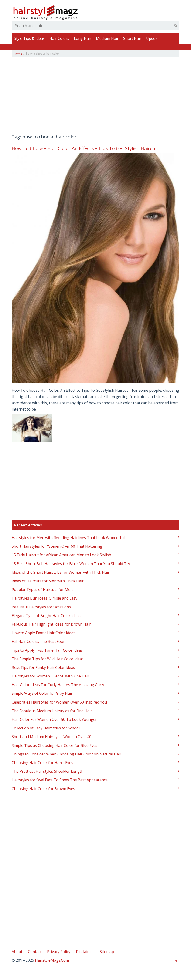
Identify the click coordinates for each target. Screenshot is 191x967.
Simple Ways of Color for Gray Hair (42, 693)
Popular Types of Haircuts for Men (42, 589)
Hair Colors (59, 38)
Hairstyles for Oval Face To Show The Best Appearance (60, 779)
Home (18, 54)
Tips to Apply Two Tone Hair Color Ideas (47, 650)
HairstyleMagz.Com (52, 960)
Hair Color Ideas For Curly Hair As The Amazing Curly (58, 684)
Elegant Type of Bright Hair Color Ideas (46, 615)
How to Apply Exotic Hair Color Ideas (43, 632)
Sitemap (107, 951)
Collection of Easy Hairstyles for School (46, 728)
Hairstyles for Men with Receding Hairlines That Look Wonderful (68, 537)
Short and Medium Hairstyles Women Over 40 (51, 736)
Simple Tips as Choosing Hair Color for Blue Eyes (54, 745)
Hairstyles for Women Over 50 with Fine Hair (50, 676)
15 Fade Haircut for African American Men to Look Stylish (61, 554)
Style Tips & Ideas (29, 38)
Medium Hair (107, 38)
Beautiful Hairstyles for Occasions (41, 607)
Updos (151, 38)
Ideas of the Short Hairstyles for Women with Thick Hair (60, 572)
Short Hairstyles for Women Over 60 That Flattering (57, 546)
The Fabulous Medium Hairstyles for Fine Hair (52, 710)
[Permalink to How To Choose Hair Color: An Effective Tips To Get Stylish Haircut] (95, 268)
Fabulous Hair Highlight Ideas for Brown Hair (51, 624)
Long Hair (82, 38)
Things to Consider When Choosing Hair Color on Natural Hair (66, 754)
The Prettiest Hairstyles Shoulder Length (47, 771)
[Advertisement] (95, 97)
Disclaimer (85, 951)
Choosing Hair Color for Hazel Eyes (42, 762)
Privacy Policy (58, 951)
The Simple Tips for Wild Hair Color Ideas (48, 658)
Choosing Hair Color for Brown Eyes (43, 788)
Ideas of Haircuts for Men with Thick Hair (48, 580)
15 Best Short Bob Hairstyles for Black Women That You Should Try (71, 563)
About (17, 951)
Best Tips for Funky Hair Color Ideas (43, 667)
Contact (34, 951)
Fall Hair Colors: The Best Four (38, 641)
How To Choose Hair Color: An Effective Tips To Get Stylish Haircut (84, 148)
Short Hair (132, 38)
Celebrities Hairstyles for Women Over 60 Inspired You (59, 702)
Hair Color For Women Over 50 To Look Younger (54, 719)
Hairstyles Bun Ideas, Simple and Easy (44, 598)
